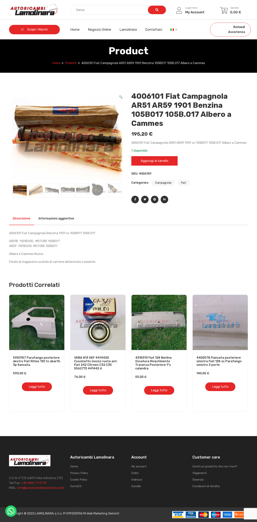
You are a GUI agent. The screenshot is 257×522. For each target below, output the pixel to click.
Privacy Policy (79, 473)
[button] (121, 97)
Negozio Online (99, 30)
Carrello (136, 486)
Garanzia (198, 479)
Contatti (75, 486)
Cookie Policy (78, 479)
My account (139, 466)
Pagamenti (199, 473)
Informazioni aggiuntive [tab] (56, 218)
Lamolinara (128, 30)
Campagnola (163, 182)
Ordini (135, 473)
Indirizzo (136, 479)
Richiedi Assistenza (236, 29)
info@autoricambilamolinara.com (40, 488)
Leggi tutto (37, 386)
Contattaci (153, 30)
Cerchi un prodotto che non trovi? (214, 466)
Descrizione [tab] (21, 218)
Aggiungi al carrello (154, 161)
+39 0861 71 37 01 (33, 483)
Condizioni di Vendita (206, 486)
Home (75, 30)
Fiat (183, 182)
